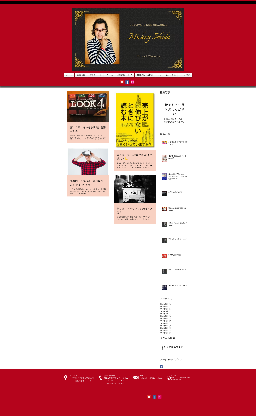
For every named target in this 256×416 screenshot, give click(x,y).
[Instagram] (132, 82)
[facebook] (127, 82)
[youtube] (122, 82)
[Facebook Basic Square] (161, 366)
